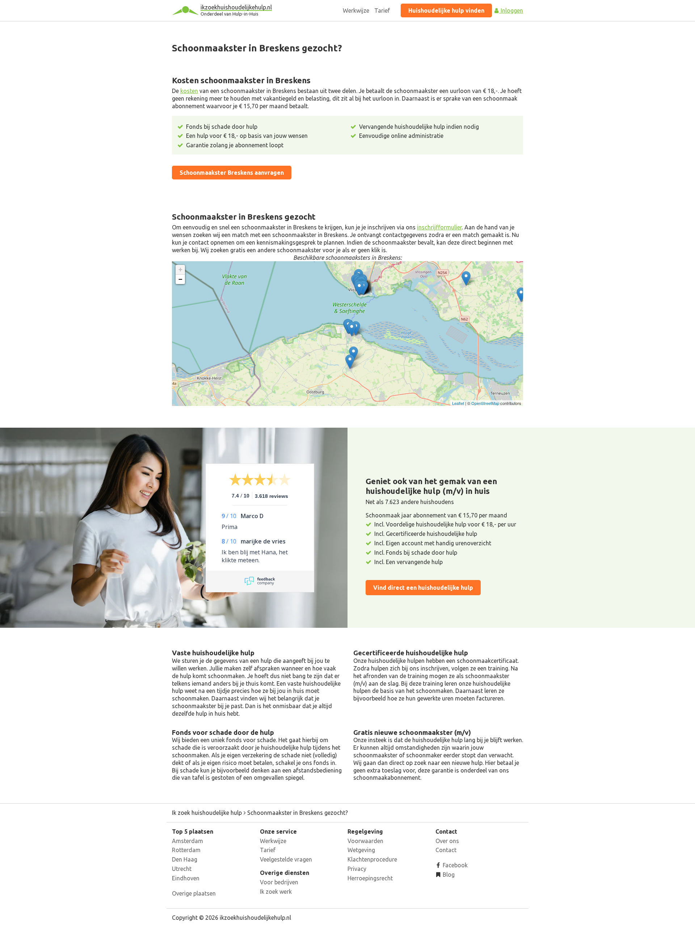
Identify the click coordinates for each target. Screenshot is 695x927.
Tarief (382, 10)
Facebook (454, 865)
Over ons (447, 841)
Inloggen (511, 10)
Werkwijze (356, 10)
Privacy (357, 868)
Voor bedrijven (279, 882)
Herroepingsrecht (370, 878)
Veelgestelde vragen (286, 859)
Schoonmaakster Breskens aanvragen (232, 172)
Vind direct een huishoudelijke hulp (423, 587)
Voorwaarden (365, 841)
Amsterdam (187, 841)
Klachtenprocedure (372, 859)
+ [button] (180, 269)
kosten (189, 91)
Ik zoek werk (276, 891)
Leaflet (458, 403)
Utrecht (181, 868)
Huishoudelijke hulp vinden (446, 10)
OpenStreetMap (485, 403)
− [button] (180, 279)
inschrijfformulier (439, 227)
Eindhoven (185, 878)
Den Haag (184, 859)
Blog (448, 874)
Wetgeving (361, 850)
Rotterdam (186, 850)
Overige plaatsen (194, 893)
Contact (445, 850)
